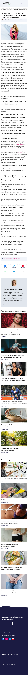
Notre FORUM (5, 657)
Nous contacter (7, 623)
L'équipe (12, 661)
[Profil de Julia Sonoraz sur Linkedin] (3, 304)
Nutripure (22, 632)
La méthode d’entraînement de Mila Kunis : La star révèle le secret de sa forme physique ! (13, 379)
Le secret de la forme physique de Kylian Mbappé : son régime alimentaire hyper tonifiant (14, 402)
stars (17, 259)
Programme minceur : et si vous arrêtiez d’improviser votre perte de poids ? (11, 568)
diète (5, 259)
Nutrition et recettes (9, 8)
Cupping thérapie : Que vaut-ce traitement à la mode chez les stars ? (10, 426)
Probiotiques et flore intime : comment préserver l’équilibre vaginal (11, 591)
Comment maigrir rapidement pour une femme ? (14, 478)
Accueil (2, 8)
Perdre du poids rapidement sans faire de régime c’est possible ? (10, 449)
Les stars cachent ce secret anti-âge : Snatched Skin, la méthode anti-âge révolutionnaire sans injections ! (11, 332)
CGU (3, 664)
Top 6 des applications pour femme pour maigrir (13, 500)
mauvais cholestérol (18, 222)
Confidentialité (20, 661)
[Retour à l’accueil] (7, 3)
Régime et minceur (18, 8)
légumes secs (21, 152)
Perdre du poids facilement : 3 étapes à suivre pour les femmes (9, 522)
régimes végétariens (18, 234)
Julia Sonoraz (20, 289)
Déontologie (5, 661)
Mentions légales (11, 664)
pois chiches (20, 144)
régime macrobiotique (10, 259)
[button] (21, 3)
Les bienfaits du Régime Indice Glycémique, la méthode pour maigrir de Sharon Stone (12, 356)
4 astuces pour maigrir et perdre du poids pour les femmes (9, 545)
